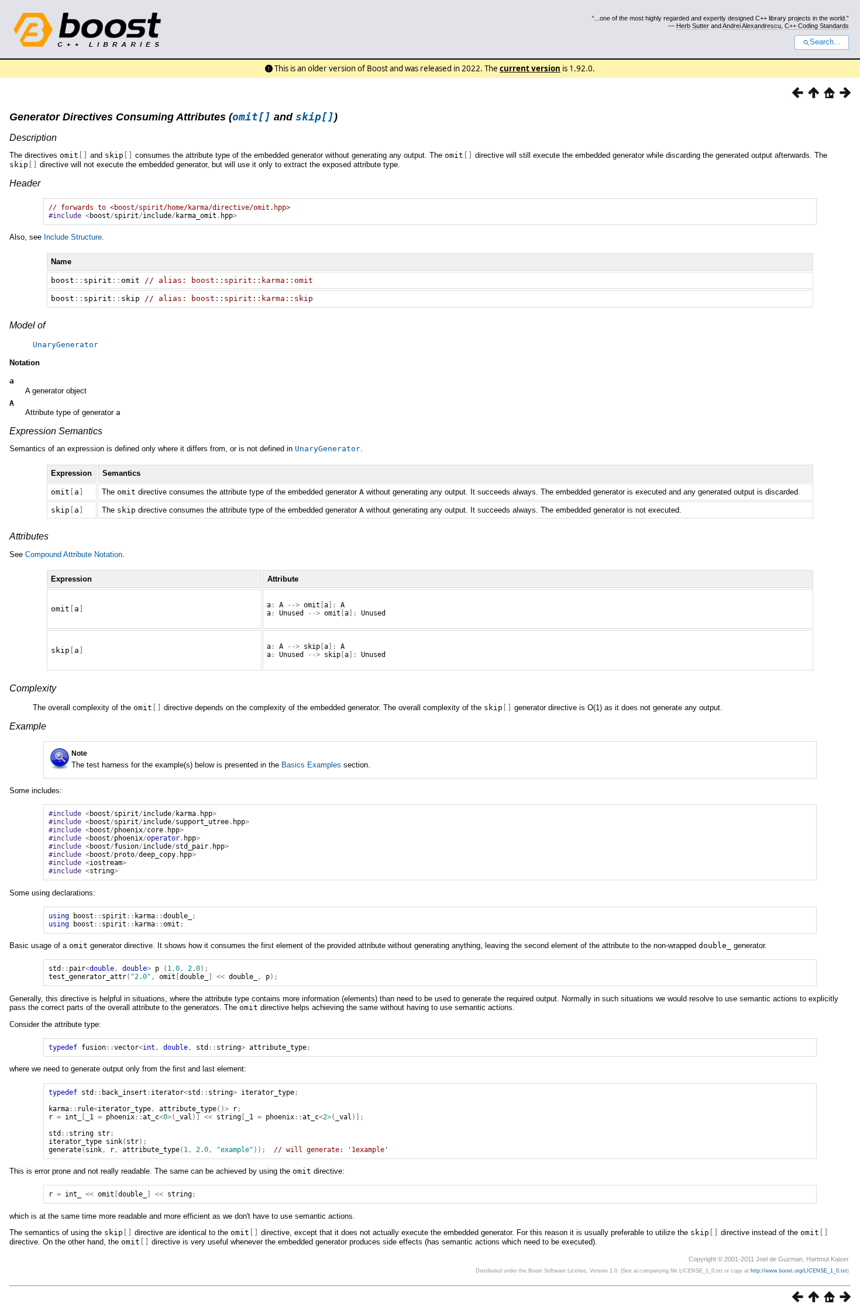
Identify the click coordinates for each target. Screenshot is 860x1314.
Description (33, 138)
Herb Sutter (692, 25)
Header (24, 183)
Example (27, 726)
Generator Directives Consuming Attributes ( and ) (173, 117)
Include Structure (73, 237)
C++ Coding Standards (817, 25)
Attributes (29, 536)
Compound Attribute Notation (73, 554)
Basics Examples (311, 764)
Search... (825, 42)
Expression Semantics (55, 431)
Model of (27, 325)
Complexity (32, 688)
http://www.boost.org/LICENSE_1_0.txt (799, 1271)
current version (530, 68)
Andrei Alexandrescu (752, 25)
